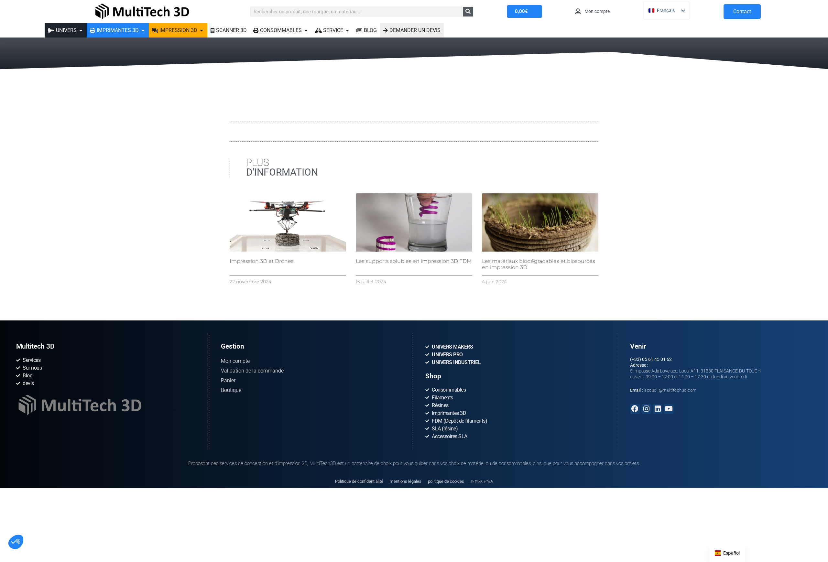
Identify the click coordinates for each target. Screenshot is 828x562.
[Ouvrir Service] (347, 30)
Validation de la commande (252, 371)
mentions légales (405, 481)
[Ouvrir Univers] (80, 30)
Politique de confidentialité (359, 481)
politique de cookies (446, 481)
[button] (16, 542)
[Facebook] (635, 409)
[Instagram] (646, 409)
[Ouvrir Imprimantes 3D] (143, 30)
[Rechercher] (468, 11)
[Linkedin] (658, 409)
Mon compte (235, 361)
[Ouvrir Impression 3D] (201, 30)
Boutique (231, 390)
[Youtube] (669, 409)
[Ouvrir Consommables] (306, 30)
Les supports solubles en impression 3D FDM (414, 261)
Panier (228, 380)
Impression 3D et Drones (262, 261)
